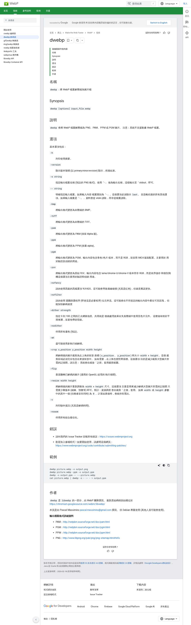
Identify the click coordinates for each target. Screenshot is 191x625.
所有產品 (165, 606)
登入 (185, 3)
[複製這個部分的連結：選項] (60, 139)
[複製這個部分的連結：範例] (60, 457)
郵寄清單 (94, 589)
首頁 (6, 10)
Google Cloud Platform (129, 606)
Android (81, 606)
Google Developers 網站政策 (157, 563)
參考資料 (27, 10)
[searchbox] (20, 20)
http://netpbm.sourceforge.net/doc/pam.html (86, 521)
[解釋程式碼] (159, 465)
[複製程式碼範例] (168, 465)
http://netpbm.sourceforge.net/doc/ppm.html (86, 532)
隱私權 (54, 619)
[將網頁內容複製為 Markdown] (77, 40)
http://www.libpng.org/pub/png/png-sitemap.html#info (91, 538)
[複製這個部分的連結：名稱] (60, 82)
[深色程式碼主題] (163, 465)
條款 (46, 619)
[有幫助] (164, 33)
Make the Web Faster (74, 33)
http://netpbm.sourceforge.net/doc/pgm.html (86, 527)
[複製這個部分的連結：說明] (60, 120)
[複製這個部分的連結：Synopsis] (67, 101)
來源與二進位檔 (144, 589)
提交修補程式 (50, 594)
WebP (14, 3)
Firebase (108, 606)
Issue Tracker (96, 594)
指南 (15, 10)
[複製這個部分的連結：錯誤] (60, 429)
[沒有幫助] (169, 33)
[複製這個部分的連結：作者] (60, 493)
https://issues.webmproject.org (116, 436)
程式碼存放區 (50, 589)
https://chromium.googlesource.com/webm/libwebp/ (77, 504)
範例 (38, 10)
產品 (59, 33)
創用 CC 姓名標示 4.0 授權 (92, 563)
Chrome (94, 606)
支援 (48, 10)
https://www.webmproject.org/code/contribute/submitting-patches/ (91, 445)
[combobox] (141, 3)
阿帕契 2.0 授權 (124, 563)
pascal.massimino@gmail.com (95, 510)
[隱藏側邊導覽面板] (36, 620)
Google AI (150, 606)
